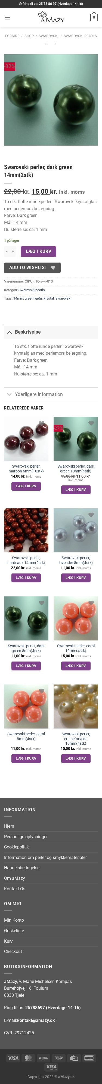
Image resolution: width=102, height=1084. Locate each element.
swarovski (63, 298)
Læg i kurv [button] (26, 486)
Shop (29, 36)
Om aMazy (14, 878)
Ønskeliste (14, 930)
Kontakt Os (14, 888)
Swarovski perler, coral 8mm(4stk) (26, 736)
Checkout (13, 951)
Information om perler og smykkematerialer (45, 857)
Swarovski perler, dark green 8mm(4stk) (26, 648)
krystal (49, 298)
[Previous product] (56, 45)
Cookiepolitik (16, 847)
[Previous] (9, 151)
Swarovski (48, 36)
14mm (18, 298)
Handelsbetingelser (22, 867)
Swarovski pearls (80, 36)
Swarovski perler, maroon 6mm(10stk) (26, 468)
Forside (12, 36)
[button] (7, 17)
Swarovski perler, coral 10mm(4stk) (76, 648)
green (29, 298)
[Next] (24, 151)
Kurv (8, 941)
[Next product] (46, 45)
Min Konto (14, 920)
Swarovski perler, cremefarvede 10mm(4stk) (76, 739)
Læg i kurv (38, 251)
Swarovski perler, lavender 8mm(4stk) (76, 560)
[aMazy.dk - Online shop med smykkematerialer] (51, 17)
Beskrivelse (28, 332)
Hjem (9, 826)
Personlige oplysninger (26, 836)
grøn (38, 298)
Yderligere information (39, 394)
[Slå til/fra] (9, 332)
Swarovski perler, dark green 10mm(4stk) (75, 468)
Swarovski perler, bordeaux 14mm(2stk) (26, 560)
